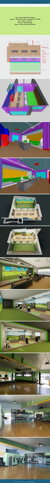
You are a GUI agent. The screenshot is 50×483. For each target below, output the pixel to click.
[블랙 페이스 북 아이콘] (24, 480)
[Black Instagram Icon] (25, 480)
